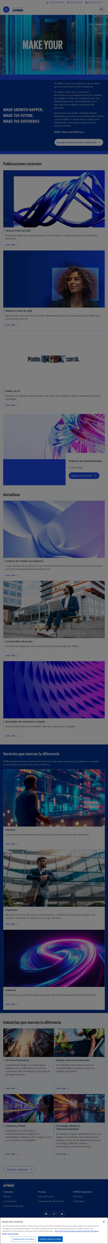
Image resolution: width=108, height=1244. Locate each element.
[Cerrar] (104, 1222)
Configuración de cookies (23, 1239)
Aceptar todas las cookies (50, 1239)
